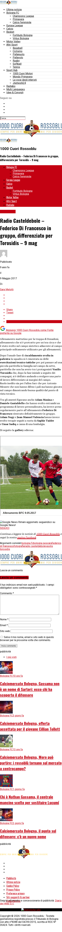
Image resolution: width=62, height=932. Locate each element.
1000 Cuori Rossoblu (48, 534)
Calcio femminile (22, 22)
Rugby (16, 60)
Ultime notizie (14, 9)
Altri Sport (11, 44)
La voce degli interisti (25, 79)
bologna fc (27, 543)
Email (4, 625)
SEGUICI (4, 528)
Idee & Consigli (14, 92)
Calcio (9, 28)
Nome (4, 619)
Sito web (5, 631)
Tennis (16, 67)
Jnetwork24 (19, 82)
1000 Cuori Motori (23, 73)
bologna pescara (42, 543)
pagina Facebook (26, 537)
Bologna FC (12, 12)
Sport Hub (11, 70)
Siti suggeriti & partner (18, 897)
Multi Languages (15, 89)
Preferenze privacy (15, 893)
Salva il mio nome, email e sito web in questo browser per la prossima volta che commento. (27, 639)
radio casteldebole (35, 546)
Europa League (14, 25)
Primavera (18, 19)
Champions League (23, 16)
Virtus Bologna (21, 38)
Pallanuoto (18, 54)
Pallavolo (18, 57)
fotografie (19, 546)
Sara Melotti (7, 289)
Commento (7, 593)
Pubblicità (11, 878)
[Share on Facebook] (34, 295)
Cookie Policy (12, 886)
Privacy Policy (13, 889)
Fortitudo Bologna (22, 35)
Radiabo (10, 86)
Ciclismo (17, 51)
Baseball (17, 48)
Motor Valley (13, 41)
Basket (10, 31)
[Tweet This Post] (34, 298)
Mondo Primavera (22, 76)
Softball (17, 63)
